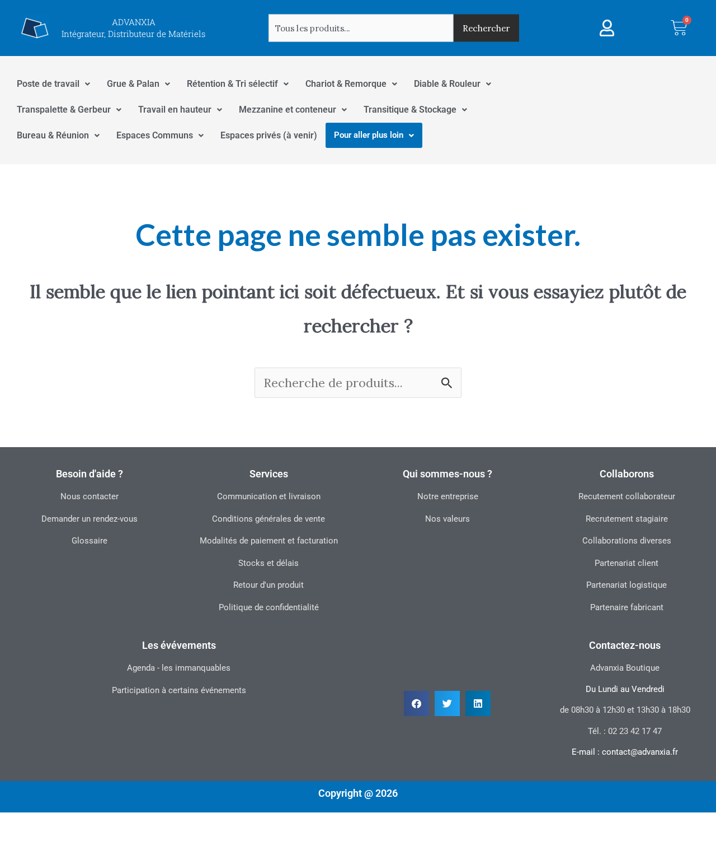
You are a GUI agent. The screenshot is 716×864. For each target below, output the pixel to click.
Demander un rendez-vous (89, 519)
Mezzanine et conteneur (287, 109)
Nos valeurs (447, 519)
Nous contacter (89, 496)
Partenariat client (626, 563)
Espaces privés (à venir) (268, 135)
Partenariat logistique (626, 585)
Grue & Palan (133, 83)
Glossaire (89, 541)
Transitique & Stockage (410, 109)
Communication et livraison (269, 496)
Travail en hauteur (174, 109)
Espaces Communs (154, 135)
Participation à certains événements (179, 690)
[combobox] (360, 27)
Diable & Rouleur (447, 83)
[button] (416, 703)
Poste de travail (48, 83)
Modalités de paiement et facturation (269, 541)
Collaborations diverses (626, 541)
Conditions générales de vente (268, 519)
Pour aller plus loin (368, 135)
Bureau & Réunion (53, 135)
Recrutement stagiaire (627, 519)
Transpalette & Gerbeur (64, 109)
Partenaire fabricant (626, 607)
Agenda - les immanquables (178, 668)
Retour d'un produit (268, 585)
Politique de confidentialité (269, 607)
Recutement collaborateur (626, 496)
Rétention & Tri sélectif (232, 83)
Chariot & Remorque (346, 83)
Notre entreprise (447, 496)
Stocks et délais (268, 563)
